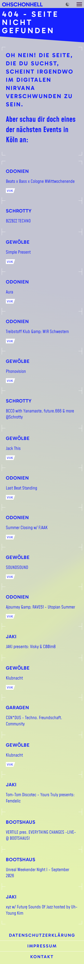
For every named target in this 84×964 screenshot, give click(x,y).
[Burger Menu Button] (79, 4)
